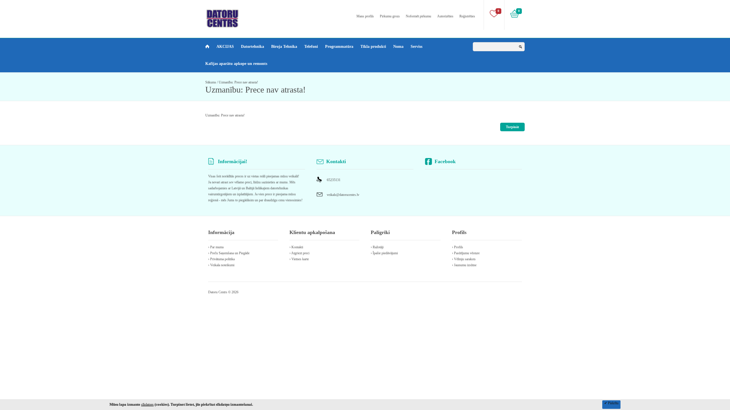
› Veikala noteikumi (221, 265)
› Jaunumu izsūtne (464, 265)
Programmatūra (339, 46)
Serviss (416, 46)
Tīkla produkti (373, 46)
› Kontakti (296, 247)
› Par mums (216, 247)
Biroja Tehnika (284, 46)
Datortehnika (252, 46)
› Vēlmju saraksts (464, 259)
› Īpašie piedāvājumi (384, 253)
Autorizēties (445, 16)
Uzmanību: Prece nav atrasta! (238, 82)
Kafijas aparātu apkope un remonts (236, 64)
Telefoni (311, 46)
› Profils (457, 247)
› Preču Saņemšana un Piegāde (229, 253)
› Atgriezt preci (299, 253)
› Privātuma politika (221, 259)
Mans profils (365, 16)
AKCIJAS (225, 46)
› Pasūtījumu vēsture (466, 253)
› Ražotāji (377, 247)
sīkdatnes (147, 405)
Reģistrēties (467, 16)
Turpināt (512, 127)
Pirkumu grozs (390, 16)
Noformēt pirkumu (418, 16)
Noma (398, 46)
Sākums (210, 82)
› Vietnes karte (299, 259)
